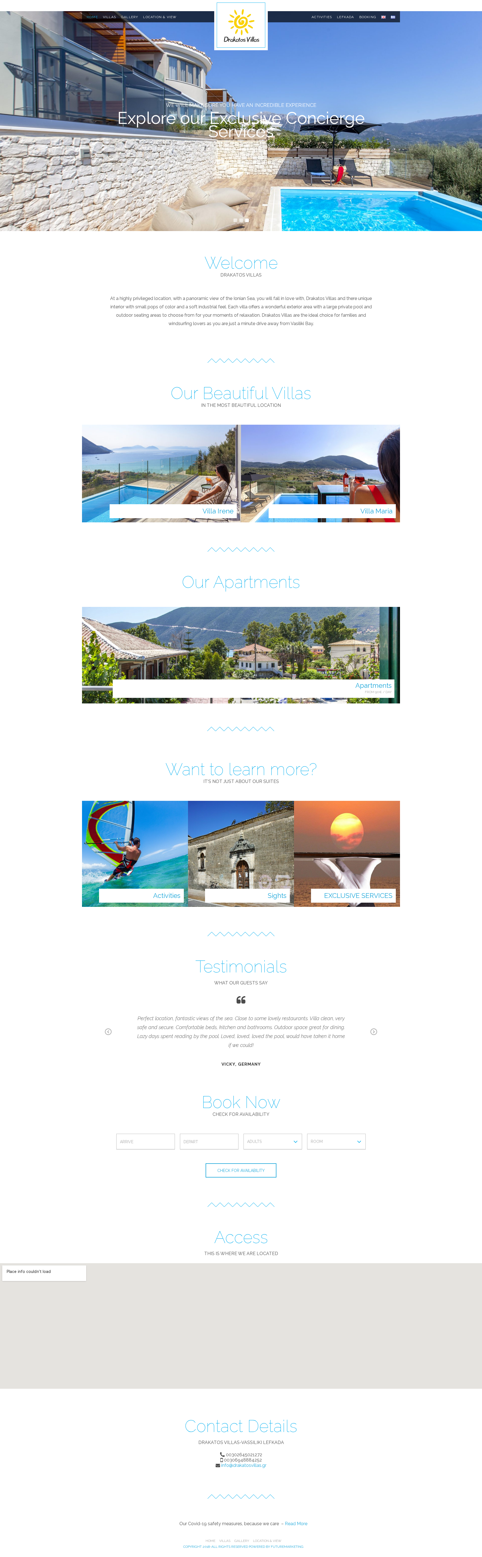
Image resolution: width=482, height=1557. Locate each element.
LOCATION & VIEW (160, 17)
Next (374, 1032)
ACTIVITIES (322, 17)
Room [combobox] (317, 1141)
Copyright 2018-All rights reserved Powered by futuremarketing (243, 1547)
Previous (108, 1032)
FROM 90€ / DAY (378, 692)
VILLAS (109, 17)
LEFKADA (345, 17)
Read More (296, 1523)
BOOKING (367, 17)
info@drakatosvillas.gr (243, 1465)
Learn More (241, 156)
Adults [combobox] (254, 1141)
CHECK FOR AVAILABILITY (241, 1170)
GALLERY (129, 17)
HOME (92, 17)
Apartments (373, 685)
